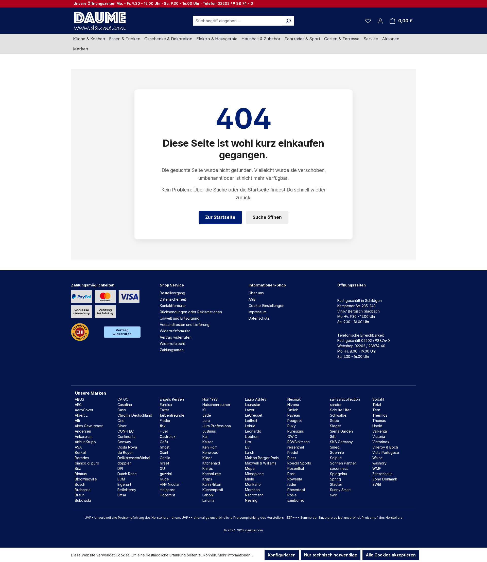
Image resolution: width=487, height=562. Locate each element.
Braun (79, 495)
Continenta (126, 436)
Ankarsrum (83, 436)
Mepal (250, 468)
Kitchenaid (211, 463)
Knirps (207, 468)
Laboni (208, 495)
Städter (336, 484)
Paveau (293, 415)
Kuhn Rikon (211, 484)
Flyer (164, 431)
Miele (249, 479)
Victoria (378, 436)
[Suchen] (288, 21)
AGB (252, 299)
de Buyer (125, 452)
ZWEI (376, 484)
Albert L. (81, 415)
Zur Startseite (220, 217)
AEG (78, 404)
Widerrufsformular (175, 331)
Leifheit (251, 420)
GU (162, 468)
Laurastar (252, 404)
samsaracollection (345, 399)
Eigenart (124, 484)
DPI (120, 468)
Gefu (164, 442)
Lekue (250, 426)
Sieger (335, 426)
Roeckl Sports (299, 463)
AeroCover (84, 410)
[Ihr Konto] (380, 21)
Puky (291, 426)
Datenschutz (259, 318)
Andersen (83, 431)
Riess (291, 458)
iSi (204, 410)
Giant (164, 452)
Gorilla (165, 458)
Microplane (254, 474)
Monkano (253, 484)
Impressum (257, 312)
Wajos (377, 458)
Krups (207, 479)
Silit (333, 436)
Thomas (379, 420)
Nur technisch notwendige (330, 554)
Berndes (82, 458)
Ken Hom (209, 447)
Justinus (209, 431)
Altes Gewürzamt (89, 426)
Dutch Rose (127, 474)
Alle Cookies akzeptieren (391, 554)
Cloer (122, 426)
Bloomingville (86, 479)
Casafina (124, 404)
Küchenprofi (212, 490)
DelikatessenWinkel (133, 458)
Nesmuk (294, 399)
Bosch (80, 484)
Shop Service (172, 285)
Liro (248, 442)
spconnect (339, 468)
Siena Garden (341, 431)
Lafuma (208, 500)
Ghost (164, 447)
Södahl (378, 399)
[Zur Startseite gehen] (99, 20)
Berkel (80, 452)
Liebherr (252, 436)
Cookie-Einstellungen (266, 305)
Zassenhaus (382, 474)
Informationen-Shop (267, 285)
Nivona (293, 404)
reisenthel (295, 447)
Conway (124, 442)
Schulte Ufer (340, 410)
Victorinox (380, 442)
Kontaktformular (173, 305)
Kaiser (207, 442)
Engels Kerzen (172, 399)
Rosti (291, 474)
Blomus (81, 474)
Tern (376, 410)
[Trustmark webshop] (80, 332)
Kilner (207, 458)
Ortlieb (293, 410)
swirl (333, 495)
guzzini (166, 474)
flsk (163, 426)
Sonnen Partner (343, 463)
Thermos (379, 415)
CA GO (123, 399)
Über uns (256, 293)
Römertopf (296, 490)
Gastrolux (168, 436)
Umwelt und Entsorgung (179, 318)
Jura (206, 420)
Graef (164, 463)
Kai (204, 436)
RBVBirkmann (298, 442)
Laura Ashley (255, 399)
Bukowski (83, 500)
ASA (78, 447)
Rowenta (294, 479)
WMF (376, 468)
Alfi (77, 420)
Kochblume (211, 474)
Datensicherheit (173, 299)
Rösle (292, 495)
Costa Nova (127, 447)
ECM (121, 479)
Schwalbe (338, 415)
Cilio (121, 420)
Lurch (249, 452)
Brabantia (83, 490)
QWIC (292, 436)
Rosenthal (295, 468)
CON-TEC (125, 431)
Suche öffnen (267, 217)
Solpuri (336, 458)
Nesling (251, 500)
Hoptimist (167, 495)
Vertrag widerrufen (122, 332)
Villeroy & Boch (385, 447)
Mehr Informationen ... (236, 555)
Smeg (335, 447)
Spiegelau (338, 474)
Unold (377, 426)
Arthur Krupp (85, 442)
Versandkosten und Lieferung (185, 324)
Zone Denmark (384, 479)
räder (292, 484)
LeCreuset (253, 415)
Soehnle (337, 452)
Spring (335, 479)
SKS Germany (341, 442)
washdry (379, 463)
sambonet (295, 500)
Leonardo (253, 431)
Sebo (334, 420)
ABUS (79, 399)
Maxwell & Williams (260, 463)
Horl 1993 (210, 399)
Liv (247, 447)
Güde (164, 479)
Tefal (376, 404)
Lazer (249, 410)
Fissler (165, 420)
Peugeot (294, 420)
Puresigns (295, 431)
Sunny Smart (340, 490)
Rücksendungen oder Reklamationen (191, 312)
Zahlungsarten (172, 350)
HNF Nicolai (169, 484)
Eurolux (166, 404)
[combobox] (238, 21)
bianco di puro (87, 463)
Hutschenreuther (216, 404)
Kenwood (210, 452)
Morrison (252, 490)
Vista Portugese (385, 452)
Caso (121, 410)
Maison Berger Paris (262, 458)
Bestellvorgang (172, 293)
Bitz (78, 468)
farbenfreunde (172, 415)
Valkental (380, 431)
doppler (124, 463)
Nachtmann (254, 495)
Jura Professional (217, 426)
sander (336, 404)
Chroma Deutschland (134, 415)
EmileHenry (126, 490)
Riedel (292, 452)
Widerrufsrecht (172, 343)
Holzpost (167, 490)
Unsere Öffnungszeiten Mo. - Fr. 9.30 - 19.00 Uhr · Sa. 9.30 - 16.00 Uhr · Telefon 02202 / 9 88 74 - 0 (163, 3)
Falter (164, 410)
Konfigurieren (281, 554)
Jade (206, 415)
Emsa (121, 495)
